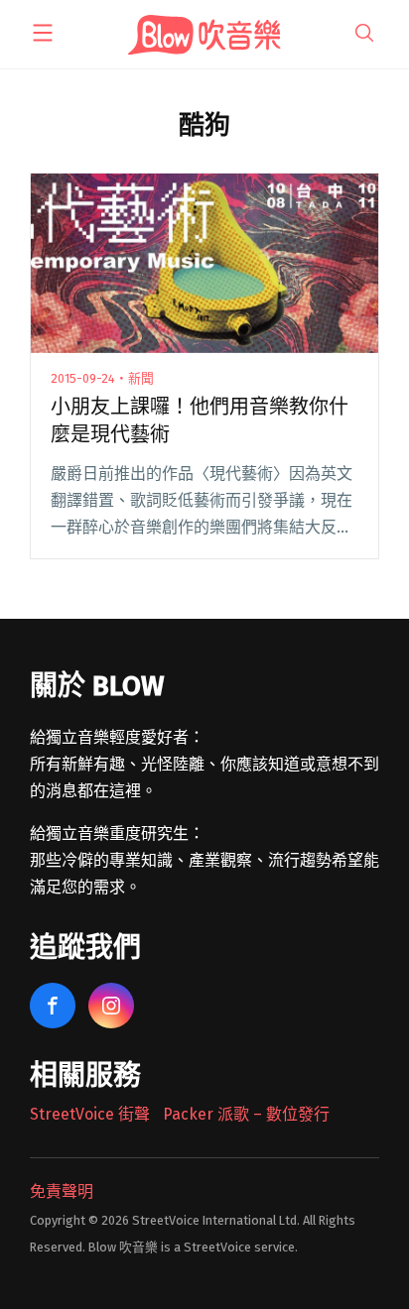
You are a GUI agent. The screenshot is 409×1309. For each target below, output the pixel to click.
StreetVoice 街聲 (90, 1114)
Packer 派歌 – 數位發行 (246, 1114)
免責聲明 (61, 1191)
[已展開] (43, 33)
